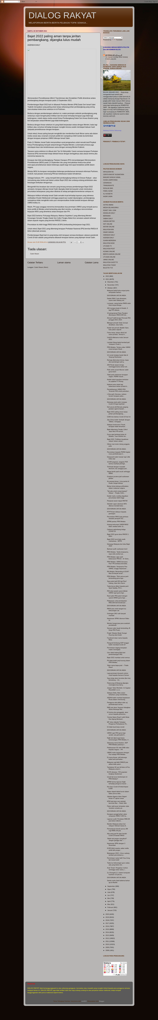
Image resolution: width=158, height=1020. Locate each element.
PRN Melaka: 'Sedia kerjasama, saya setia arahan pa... (118, 553)
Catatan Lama (91, 262)
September (111, 886)
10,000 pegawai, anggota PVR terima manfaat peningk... (117, 463)
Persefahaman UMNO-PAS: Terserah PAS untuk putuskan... (118, 390)
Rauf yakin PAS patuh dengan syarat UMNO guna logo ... (117, 597)
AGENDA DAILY (108, 238)
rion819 (84, 1001)
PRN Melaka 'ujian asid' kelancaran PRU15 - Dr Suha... (118, 558)
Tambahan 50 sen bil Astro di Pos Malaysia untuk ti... (118, 768)
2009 (107, 947)
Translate (119, 40)
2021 (107, 279)
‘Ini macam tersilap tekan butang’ (116, 57)
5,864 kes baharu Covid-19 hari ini (118, 417)
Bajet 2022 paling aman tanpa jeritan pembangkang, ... (117, 412)
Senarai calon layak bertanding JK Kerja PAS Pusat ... (118, 629)
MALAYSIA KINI (108, 229)
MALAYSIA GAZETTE (110, 262)
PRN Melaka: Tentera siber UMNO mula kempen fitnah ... (118, 348)
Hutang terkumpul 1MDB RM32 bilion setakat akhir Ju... (117, 525)
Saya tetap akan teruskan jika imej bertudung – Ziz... (118, 679)
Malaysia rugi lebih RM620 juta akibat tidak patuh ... (117, 763)
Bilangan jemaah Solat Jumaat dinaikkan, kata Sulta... (117, 323)
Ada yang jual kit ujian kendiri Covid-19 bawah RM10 (117, 834)
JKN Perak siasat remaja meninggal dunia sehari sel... (117, 366)
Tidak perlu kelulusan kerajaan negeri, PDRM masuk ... (117, 375)
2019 (107, 917)
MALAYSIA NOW (108, 243)
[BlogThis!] (77, 242)
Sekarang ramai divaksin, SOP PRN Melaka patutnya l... (117, 743)
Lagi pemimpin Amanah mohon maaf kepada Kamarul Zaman (118, 674)
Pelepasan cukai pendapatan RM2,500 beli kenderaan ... (117, 601)
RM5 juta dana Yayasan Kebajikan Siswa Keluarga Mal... (118, 708)
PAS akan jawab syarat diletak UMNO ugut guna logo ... (117, 592)
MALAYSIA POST (109, 248)
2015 (107, 929)
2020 (107, 914)
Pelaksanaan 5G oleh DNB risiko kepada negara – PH (118, 748)
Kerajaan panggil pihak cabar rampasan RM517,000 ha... (117, 815)
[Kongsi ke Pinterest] (83, 242)
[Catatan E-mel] (70, 242)
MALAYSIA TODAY (109, 265)
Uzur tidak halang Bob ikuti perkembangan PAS (116, 653)
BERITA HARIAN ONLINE (111, 254)
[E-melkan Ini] (75, 242)
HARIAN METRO (109, 221)
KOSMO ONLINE (109, 251)
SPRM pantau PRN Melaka (116, 521)
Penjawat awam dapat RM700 (117, 501)
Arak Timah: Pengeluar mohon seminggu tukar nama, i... (117, 869)
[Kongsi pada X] (79, 242)
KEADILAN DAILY (109, 213)
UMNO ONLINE (108, 259)
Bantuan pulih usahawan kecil (117, 549)
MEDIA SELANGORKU (111, 207)
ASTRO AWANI (108, 205)
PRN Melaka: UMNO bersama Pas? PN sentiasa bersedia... (117, 562)
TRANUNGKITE (108, 185)
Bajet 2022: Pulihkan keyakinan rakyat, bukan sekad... (117, 440)
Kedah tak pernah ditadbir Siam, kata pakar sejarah (118, 328)
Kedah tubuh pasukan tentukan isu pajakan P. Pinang (117, 380)
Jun (108, 895)
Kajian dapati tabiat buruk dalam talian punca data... (118, 792)
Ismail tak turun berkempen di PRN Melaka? (117, 778)
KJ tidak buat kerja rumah (115, 727)
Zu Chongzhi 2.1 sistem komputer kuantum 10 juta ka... (118, 873)
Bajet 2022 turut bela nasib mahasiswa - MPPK (116, 540)
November (111, 285)
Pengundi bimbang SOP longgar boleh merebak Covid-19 (118, 644)
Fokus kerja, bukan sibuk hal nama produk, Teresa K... (117, 333)
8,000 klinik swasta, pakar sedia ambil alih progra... (118, 849)
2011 (107, 941)
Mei (108, 898)
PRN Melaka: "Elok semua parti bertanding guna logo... (117, 577)
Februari (110, 907)
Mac (109, 904)
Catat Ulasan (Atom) (41, 267)
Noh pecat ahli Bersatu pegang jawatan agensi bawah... (117, 408)
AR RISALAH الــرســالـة (113, 55)
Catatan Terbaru (35, 262)
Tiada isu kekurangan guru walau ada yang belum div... (118, 864)
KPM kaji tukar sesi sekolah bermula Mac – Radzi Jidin (117, 802)
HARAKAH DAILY (109, 235)
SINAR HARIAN (108, 232)
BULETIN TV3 (108, 268)
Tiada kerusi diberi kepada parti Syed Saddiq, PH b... (117, 587)
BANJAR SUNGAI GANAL (112, 177)
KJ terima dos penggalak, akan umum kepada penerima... (117, 713)
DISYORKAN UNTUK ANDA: (116, 295)
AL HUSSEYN (107, 194)
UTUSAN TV (107, 246)
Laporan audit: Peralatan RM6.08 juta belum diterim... (118, 820)
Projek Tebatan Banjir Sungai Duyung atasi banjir (117, 634)
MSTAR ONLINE (108, 227)
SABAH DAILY (108, 218)
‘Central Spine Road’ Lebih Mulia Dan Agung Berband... (118, 718)
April (109, 901)
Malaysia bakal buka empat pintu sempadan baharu (118, 291)
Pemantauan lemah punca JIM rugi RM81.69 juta (117, 829)
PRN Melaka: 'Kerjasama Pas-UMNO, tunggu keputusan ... (117, 567)
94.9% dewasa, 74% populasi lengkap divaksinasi (117, 773)
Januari (110, 910)
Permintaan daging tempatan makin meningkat (117, 648)
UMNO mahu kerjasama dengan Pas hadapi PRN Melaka (118, 753)
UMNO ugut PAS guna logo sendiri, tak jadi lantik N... (116, 734)
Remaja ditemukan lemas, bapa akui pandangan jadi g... (118, 361)
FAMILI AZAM (108, 191)
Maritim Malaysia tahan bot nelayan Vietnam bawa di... (117, 825)
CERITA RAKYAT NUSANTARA (113, 174)
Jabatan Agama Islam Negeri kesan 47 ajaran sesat (117, 797)
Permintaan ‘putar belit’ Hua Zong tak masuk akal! (118, 859)
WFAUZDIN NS (108, 172)
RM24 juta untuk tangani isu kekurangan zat (116, 609)
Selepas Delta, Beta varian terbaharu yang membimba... (117, 693)
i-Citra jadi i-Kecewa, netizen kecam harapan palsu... (116, 395)
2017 (107, 923)
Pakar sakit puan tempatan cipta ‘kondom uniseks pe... (118, 807)
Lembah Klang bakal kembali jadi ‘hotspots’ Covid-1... (118, 343)
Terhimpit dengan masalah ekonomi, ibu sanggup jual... (117, 467)
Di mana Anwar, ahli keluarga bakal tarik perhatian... (117, 758)
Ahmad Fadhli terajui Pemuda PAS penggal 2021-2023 (118, 319)
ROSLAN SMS (108, 188)
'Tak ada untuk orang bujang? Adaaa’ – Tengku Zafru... (117, 492)
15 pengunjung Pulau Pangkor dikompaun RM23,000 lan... (117, 314)
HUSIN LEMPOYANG (110, 180)
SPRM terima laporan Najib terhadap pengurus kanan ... (117, 783)
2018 (107, 920)
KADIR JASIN (107, 196)
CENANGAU (107, 183)
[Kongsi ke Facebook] (81, 242)
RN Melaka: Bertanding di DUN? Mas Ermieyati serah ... (118, 572)
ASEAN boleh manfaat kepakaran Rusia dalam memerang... (118, 698)
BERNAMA (106, 216)
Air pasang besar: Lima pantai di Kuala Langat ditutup (118, 482)
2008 (107, 950)
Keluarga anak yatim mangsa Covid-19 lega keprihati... (117, 403)
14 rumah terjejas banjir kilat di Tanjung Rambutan (117, 356)
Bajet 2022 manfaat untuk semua (118, 657)
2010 (107, 944)
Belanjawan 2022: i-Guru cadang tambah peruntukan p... (118, 854)
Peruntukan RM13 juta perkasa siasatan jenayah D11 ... (117, 517)
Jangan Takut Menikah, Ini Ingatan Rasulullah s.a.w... (118, 689)
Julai (109, 892)
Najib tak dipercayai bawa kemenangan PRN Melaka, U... (118, 739)
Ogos (109, 889)
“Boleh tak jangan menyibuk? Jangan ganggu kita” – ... (117, 839)
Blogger (101, 1001)
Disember (110, 282)
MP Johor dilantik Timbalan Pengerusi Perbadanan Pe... (117, 723)
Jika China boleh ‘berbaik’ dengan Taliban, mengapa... (118, 420)
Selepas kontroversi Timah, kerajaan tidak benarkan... (116, 425)
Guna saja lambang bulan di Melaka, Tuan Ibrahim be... (117, 435)
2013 (107, 935)
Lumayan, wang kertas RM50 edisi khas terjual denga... (119, 304)
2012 (107, 938)
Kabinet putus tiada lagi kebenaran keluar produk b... (117, 385)
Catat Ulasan (34, 254)
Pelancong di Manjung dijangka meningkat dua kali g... (117, 684)
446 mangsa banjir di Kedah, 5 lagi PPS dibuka (117, 309)
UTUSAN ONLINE (109, 257)
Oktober (110, 288)
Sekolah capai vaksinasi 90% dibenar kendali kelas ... (117, 505)
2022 (107, 276)
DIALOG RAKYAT (62, 15)
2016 (107, 926)
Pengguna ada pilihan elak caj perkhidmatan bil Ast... (117, 703)
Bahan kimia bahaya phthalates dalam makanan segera (117, 487)
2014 (107, 932)
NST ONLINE (107, 224)
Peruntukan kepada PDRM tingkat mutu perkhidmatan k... (118, 453)
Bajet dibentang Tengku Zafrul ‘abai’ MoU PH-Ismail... (117, 430)
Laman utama (64, 262)
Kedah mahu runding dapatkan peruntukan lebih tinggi (117, 497)
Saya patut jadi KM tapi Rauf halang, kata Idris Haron (116, 582)
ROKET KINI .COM (109, 210)
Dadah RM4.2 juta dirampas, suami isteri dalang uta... (117, 299)
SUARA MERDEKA (109, 240)
